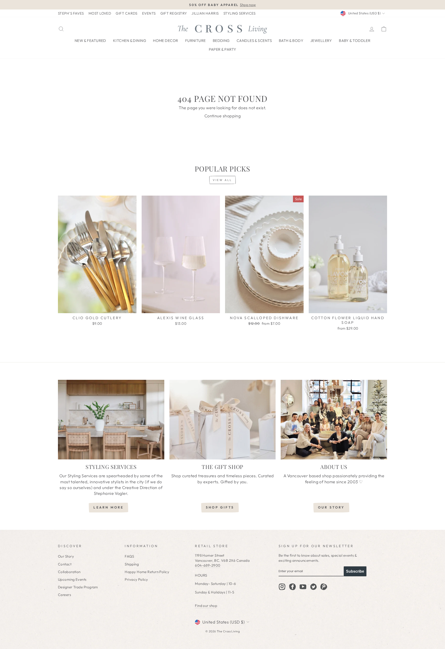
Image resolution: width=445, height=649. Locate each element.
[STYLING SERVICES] (111, 419)
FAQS (129, 556)
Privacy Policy (136, 579)
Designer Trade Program (78, 587)
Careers (64, 595)
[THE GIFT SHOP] (222, 419)
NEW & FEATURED (90, 40)
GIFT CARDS (126, 13)
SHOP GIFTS (220, 507)
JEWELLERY (321, 40)
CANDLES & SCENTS (254, 40)
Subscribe (355, 571)
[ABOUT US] (334, 419)
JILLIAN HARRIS (205, 13)
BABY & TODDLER (354, 40)
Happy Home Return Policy (147, 572)
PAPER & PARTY (222, 49)
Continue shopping (222, 116)
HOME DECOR (165, 40)
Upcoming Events (72, 579)
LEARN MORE (108, 507)
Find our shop (206, 605)
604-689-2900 (207, 565)
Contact (64, 564)
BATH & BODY (291, 40)
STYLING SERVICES (239, 13)
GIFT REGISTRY (173, 13)
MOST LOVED (100, 13)
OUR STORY (331, 507)
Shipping (132, 564)
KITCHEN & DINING (129, 40)
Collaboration (69, 572)
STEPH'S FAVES (71, 13)
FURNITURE (195, 40)
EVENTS (149, 13)
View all (222, 180)
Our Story (66, 556)
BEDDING (221, 40)
